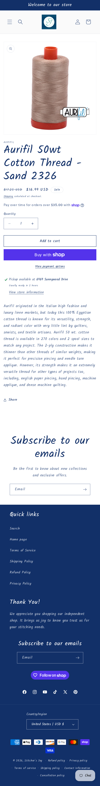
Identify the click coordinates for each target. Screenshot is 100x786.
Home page (18, 539)
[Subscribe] (84, 489)
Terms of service (25, 768)
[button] (9, 22)
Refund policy (56, 760)
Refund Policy (20, 572)
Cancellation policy (52, 775)
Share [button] (12, 399)
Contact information (77, 768)
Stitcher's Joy (33, 760)
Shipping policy (50, 768)
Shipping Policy (21, 561)
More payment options (50, 266)
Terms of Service (23, 550)
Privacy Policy (20, 583)
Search (15, 528)
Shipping (8, 196)
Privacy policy (78, 760)
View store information (26, 292)
